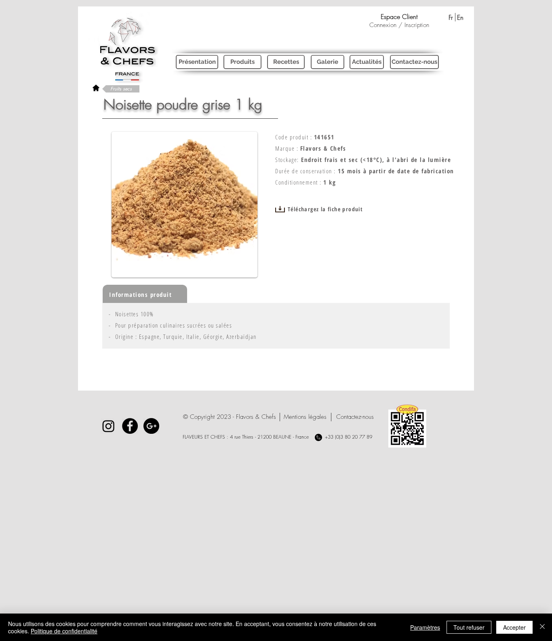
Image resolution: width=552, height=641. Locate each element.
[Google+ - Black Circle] (151, 426)
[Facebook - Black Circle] (130, 426)
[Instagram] (108, 426)
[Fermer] (542, 627)
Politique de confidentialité (64, 631)
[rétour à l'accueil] (96, 87)
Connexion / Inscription (399, 25)
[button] (229, 417)
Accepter (514, 627)
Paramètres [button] (425, 627)
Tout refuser (469, 627)
